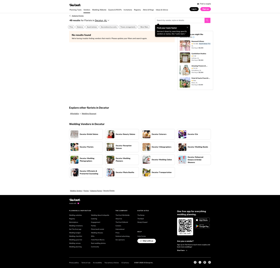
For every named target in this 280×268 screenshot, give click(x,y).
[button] (193, 37)
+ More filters (143, 27)
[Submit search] (207, 20)
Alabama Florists (78, 16)
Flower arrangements (128, 27)
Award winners (92, 27)
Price (71, 27)
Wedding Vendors (76, 191)
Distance (80, 27)
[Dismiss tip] (187, 27)
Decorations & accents (109, 27)
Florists (86, 191)
